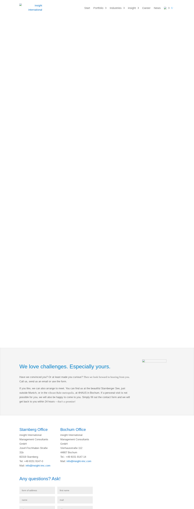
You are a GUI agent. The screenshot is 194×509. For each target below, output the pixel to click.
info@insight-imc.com (38, 465)
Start (87, 8)
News (157, 8)
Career (146, 8)
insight (132, 8)
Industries (116, 8)
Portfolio (98, 8)
